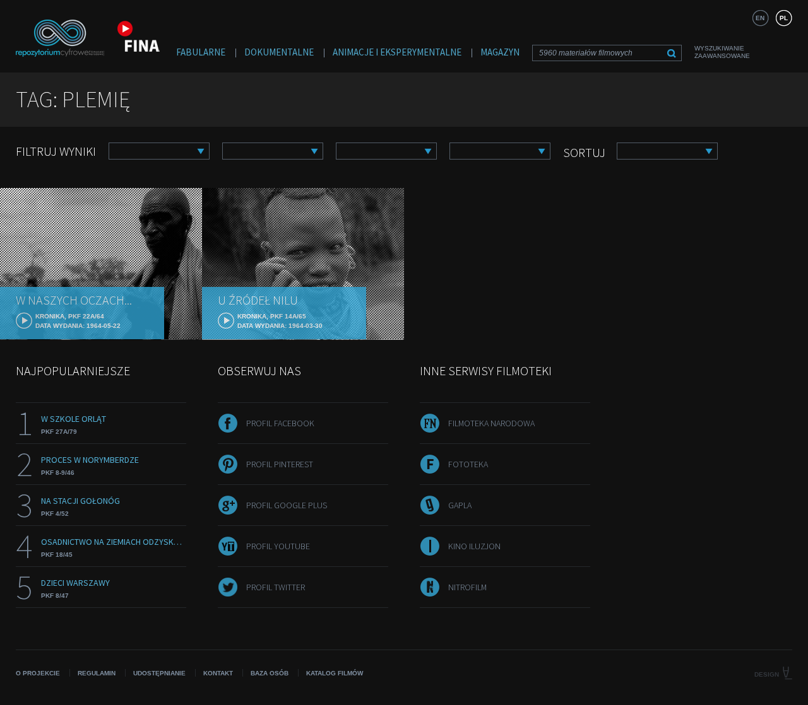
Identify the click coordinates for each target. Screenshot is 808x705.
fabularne (200, 52)
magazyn (500, 52)
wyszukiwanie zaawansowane (722, 52)
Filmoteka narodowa (491, 423)
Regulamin (97, 673)
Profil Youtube (278, 546)
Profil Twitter (275, 587)
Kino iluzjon (474, 546)
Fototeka (468, 464)
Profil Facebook (280, 423)
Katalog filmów (334, 673)
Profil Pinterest (279, 464)
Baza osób (269, 673)
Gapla (460, 505)
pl (784, 18)
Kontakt (218, 673)
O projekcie (38, 673)
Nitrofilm (467, 587)
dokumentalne (279, 52)
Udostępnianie (159, 673)
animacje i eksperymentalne (397, 52)
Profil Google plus (286, 505)
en (760, 18)
